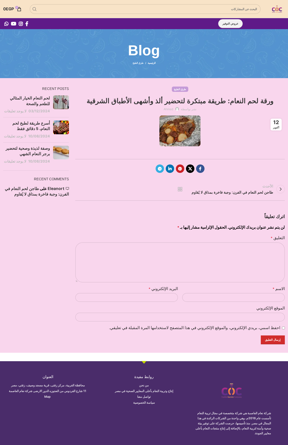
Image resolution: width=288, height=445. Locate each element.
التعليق (278, 237)
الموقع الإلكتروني (270, 308)
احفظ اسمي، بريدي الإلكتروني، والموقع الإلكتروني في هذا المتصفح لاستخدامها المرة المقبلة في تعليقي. (194, 327)
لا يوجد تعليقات (15, 111)
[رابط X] (190, 168)
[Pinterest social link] (180, 168)
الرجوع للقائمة (180, 189)
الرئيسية (152, 62)
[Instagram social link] (20, 23)
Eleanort (56, 188)
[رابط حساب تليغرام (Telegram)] (160, 168)
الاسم (279, 288)
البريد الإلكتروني (163, 288)
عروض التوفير (230, 23)
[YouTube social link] (13, 23)
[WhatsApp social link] (6, 23)
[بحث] (34, 9)
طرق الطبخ (138, 62)
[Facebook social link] (27, 23)
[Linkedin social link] (170, 168)
